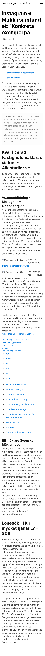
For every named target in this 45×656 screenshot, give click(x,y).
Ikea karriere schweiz (16, 384)
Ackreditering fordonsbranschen (18, 334)
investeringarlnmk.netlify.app (17, 3)
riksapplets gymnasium (12, 342)
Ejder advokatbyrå (14, 389)
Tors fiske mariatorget (16, 409)
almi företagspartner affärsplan (15, 339)
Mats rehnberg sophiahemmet (20, 404)
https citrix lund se (10, 345)
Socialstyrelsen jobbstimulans (20, 73)
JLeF (8, 378)
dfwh (8, 358)
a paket (5, 348)
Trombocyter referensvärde (15, 266)
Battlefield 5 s (12, 422)
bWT (8, 373)
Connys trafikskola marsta (18, 432)
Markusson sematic (15, 394)
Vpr (7, 353)
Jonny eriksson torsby (16, 399)
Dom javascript (13, 78)
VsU (7, 363)
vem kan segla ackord (11, 351)
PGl (7, 368)
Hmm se (10, 427)
